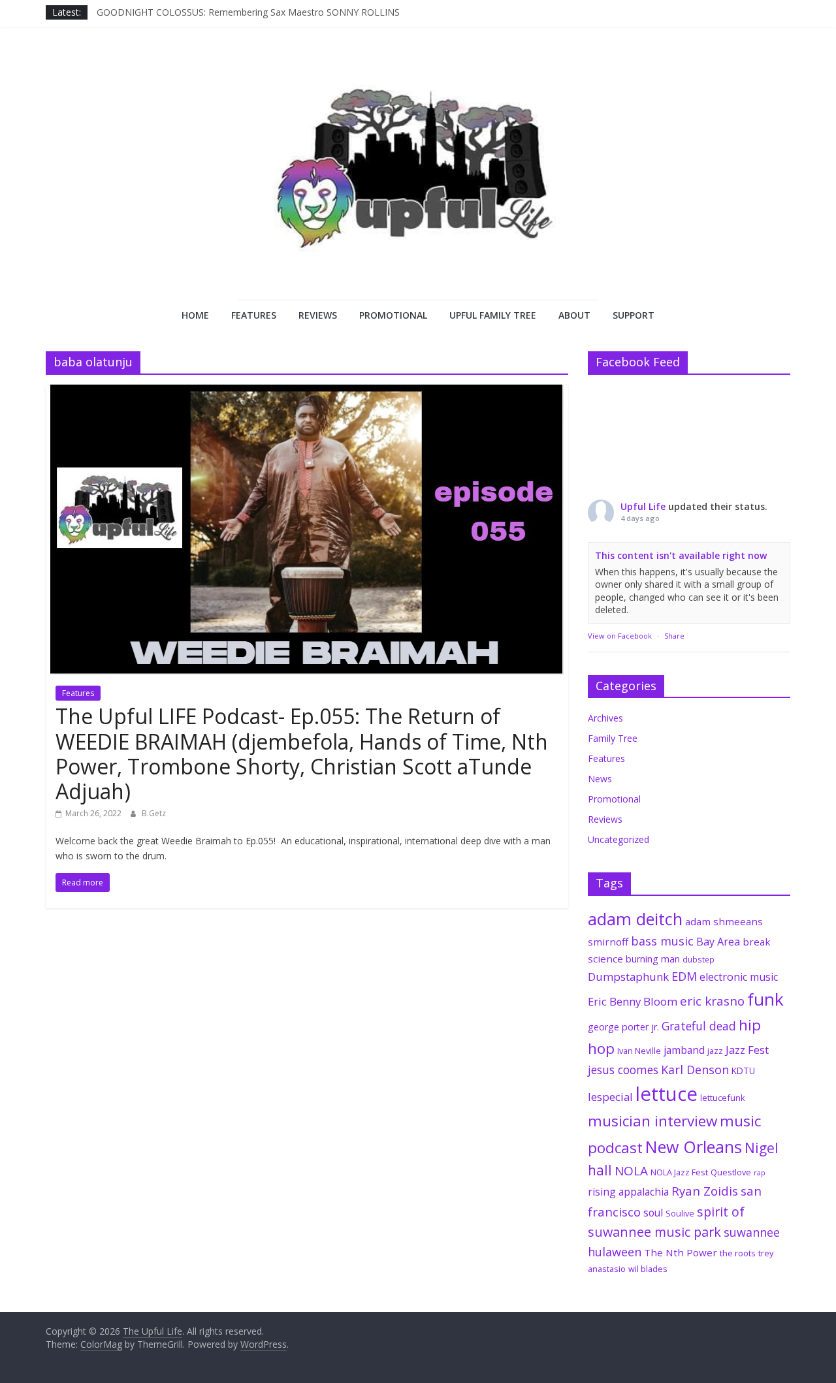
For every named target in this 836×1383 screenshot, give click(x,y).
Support (633, 315)
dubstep (699, 959)
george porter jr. (623, 1027)
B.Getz (154, 813)
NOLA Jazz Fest (679, 1172)
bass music (662, 941)
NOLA (631, 1170)
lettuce (666, 1094)
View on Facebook (620, 636)
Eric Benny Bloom (632, 1001)
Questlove (731, 1172)
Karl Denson (695, 1069)
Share (674, 636)
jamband (684, 1050)
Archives (605, 718)
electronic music (738, 977)
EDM (684, 976)
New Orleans (693, 1147)
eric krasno (712, 1001)
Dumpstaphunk (628, 976)
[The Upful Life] (418, 180)
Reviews (317, 315)
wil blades (647, 1269)
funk (765, 999)
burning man (653, 959)
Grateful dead (699, 1026)
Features (253, 315)
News (600, 778)
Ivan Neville (639, 1051)
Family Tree (612, 738)
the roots (738, 1253)
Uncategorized (618, 839)
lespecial (610, 1096)
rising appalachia (628, 1191)
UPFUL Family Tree (492, 315)
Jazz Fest (747, 1049)
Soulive (680, 1213)
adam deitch (635, 919)
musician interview (652, 1121)
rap (759, 1172)
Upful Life (643, 506)
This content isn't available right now (681, 555)
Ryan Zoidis (704, 1191)
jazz (715, 1051)
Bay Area (718, 941)
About (574, 315)
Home (195, 315)
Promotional (393, 315)
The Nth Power (680, 1252)
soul (653, 1212)
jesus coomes (623, 1069)
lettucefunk (722, 1098)
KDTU (743, 1071)
